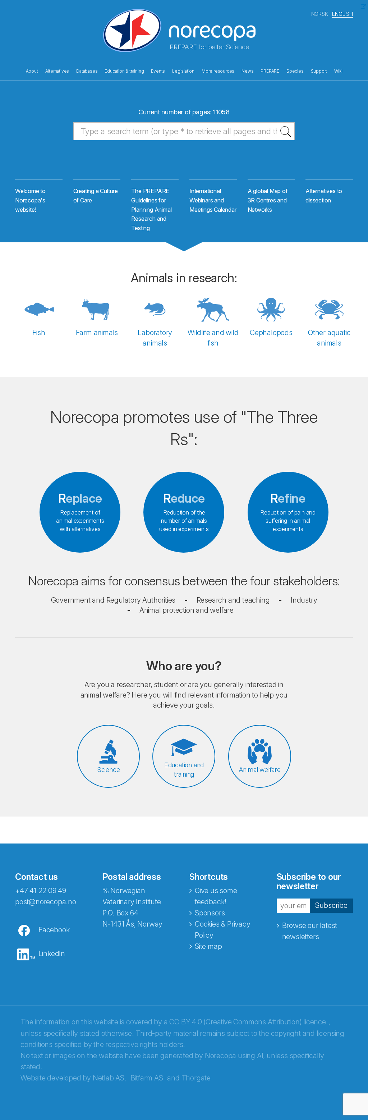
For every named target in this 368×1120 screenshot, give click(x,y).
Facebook (53, 929)
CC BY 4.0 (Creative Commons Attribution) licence (247, 1022)
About (32, 71)
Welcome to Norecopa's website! (30, 200)
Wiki (338, 71)
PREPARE (270, 71)
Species (295, 71)
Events (158, 71)
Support (319, 71)
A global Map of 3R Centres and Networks (268, 200)
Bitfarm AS (146, 1078)
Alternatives (57, 71)
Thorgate (196, 1078)
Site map (208, 946)
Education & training (124, 71)
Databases (86, 71)
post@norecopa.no (45, 901)
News (247, 71)
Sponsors (210, 913)
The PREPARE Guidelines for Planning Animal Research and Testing (151, 209)
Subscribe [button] (331, 905)
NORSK (319, 14)
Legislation (183, 71)
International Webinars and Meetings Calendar (212, 200)
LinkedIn (51, 953)
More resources (218, 71)
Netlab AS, (109, 1078)
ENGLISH (342, 14)
